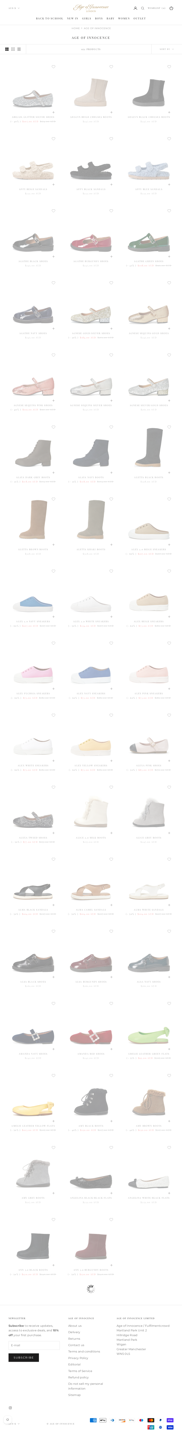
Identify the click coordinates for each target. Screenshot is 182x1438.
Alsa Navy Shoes (149, 981)
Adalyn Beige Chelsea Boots (91, 117)
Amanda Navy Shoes (33, 1053)
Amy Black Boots (91, 1125)
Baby (111, 18)
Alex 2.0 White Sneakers (91, 621)
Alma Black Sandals (33, 909)
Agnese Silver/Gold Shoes (149, 405)
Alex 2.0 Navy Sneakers (33, 621)
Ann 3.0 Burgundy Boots (91, 1269)
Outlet (139, 18)
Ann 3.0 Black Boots (33, 1269)
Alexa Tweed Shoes (33, 837)
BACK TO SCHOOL (49, 18)
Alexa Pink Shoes (149, 765)
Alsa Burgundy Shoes (91, 981)
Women (124, 18)
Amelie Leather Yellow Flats (33, 1125)
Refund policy (78, 1377)
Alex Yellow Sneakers (90, 765)
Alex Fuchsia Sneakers (33, 693)
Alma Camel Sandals (91, 909)
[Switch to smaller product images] (13, 49)
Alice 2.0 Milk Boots (91, 837)
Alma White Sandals (149, 909)
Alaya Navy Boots (91, 477)
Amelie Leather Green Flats (148, 1053)
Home (76, 28)
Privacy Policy (78, 1358)
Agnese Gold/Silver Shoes (91, 333)
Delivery (74, 1332)
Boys (99, 18)
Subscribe (24, 1357)
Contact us (76, 1345)
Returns (74, 1338)
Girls (87, 18)
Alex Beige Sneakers (149, 621)
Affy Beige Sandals (33, 189)
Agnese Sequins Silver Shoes (91, 405)
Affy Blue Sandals (148, 189)
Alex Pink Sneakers (149, 693)
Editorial (74, 1364)
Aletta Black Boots (148, 477)
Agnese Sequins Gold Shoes (149, 333)
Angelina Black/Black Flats (91, 1197)
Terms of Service (80, 1371)
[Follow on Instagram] (10, 1408)
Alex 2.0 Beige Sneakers (148, 549)
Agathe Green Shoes (149, 261)
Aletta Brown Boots (33, 549)
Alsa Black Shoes (33, 981)
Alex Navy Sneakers (91, 693)
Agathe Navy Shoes (33, 333)
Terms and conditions (84, 1351)
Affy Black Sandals (91, 189)
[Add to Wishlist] (53, 66)
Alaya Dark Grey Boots (33, 477)
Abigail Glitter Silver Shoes (33, 117)
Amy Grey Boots (33, 1197)
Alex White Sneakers (33, 765)
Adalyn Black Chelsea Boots (149, 117)
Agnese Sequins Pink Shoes (33, 405)
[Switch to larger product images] (7, 49)
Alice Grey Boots (149, 837)
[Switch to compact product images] (19, 49)
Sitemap (74, 1395)
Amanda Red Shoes (91, 1053)
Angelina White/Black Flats (149, 1197)
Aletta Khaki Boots (91, 549)
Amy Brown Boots (149, 1125)
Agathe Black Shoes (33, 261)
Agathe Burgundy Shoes (90, 261)
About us (75, 1325)
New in (73, 18)
